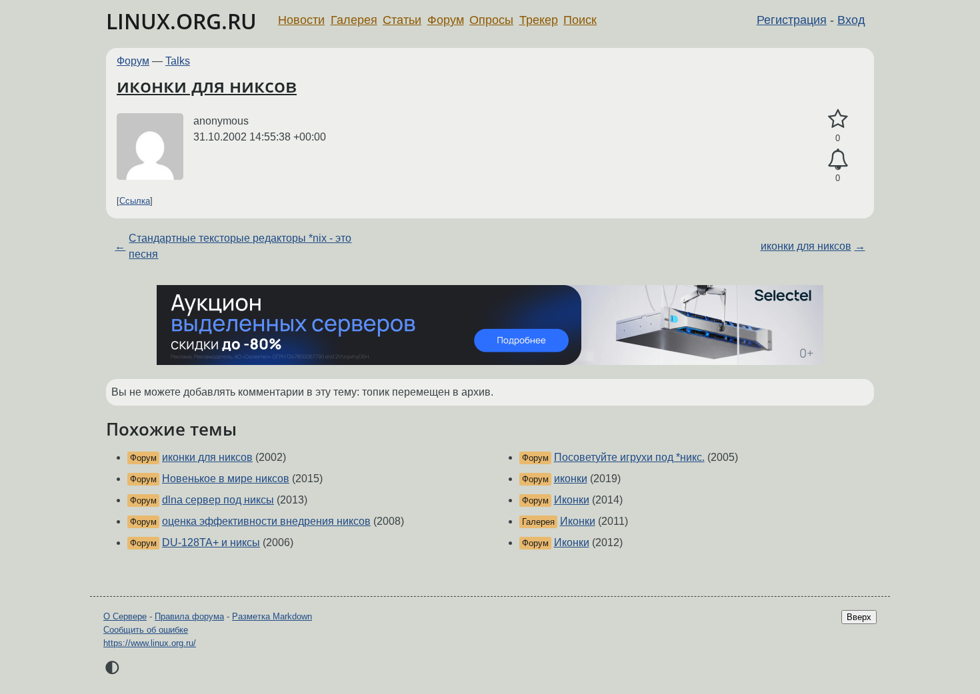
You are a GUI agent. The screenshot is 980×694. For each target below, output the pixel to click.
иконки (570, 478)
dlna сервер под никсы (218, 500)
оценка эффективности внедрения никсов (266, 521)
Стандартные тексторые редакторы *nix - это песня (240, 246)
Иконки (571, 500)
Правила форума (189, 616)
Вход (851, 20)
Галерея (354, 20)
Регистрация (792, 20)
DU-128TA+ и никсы (211, 542)
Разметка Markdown (272, 616)
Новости (301, 20)
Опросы (491, 20)
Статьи (402, 20)
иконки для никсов (207, 85)
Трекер (538, 20)
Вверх (859, 617)
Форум (445, 20)
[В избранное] (838, 119)
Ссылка (134, 201)
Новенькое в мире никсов (225, 478)
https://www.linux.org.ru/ (149, 643)
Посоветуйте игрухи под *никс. (629, 457)
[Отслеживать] (838, 160)
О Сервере (125, 616)
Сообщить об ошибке (145, 630)
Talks (177, 61)
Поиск (580, 20)
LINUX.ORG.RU (181, 21)
